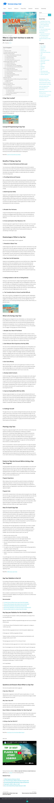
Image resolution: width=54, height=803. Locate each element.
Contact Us (16, 8)
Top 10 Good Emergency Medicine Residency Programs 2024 (16, 780)
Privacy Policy (23, 8)
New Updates (10, 35)
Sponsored (42, 66)
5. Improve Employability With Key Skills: (12, 74)
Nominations (42, 58)
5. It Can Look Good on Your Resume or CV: (13, 60)
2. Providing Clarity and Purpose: (11, 56)
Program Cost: (8, 81)
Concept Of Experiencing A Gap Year (10, 52)
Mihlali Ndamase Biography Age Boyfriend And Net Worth (15, 605)
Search (40, 12)
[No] (52, 800)
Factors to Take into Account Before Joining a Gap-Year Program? (15, 79)
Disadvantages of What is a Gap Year (10, 61)
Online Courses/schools (44, 60)
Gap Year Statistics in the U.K (9, 84)
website (10, 772)
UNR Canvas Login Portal (12, 571)
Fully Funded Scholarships (45, 52)
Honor (41, 54)
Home (4, 8)
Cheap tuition (43, 47)
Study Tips (42, 68)
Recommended (10, 85)
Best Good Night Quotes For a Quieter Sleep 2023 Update (15, 609)
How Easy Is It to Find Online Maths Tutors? (15, 732)
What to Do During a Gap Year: (9, 68)
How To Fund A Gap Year (8, 83)
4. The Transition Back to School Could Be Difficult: (14, 66)
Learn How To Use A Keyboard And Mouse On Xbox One (45, 38)
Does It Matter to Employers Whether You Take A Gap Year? (17, 92)
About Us (10, 8)
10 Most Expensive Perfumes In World (12, 779)
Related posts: (8, 94)
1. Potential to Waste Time (10, 63)
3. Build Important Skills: (10, 57)
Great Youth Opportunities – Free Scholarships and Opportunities (45, 30)
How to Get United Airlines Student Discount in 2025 (15, 786)
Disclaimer (30, 8)
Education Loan (43, 50)
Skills (41, 65)
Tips (41, 69)
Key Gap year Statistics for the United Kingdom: (13, 87)
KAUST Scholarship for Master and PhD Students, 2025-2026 (44, 26)
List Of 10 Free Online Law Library (14, 154)
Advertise (37, 8)
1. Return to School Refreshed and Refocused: (13, 55)
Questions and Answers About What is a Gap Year (13, 88)
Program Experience (9, 80)
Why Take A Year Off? (11, 91)
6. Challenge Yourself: (9, 76)
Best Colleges (43, 46)
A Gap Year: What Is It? (11, 89)
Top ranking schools (44, 71)
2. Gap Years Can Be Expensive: (11, 64)
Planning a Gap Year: (7, 77)
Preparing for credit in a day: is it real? (12, 784)
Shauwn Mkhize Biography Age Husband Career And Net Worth (16, 604)
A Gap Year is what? (7, 50)
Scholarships (43, 8)
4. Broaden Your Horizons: (10, 59)
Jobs (41, 55)
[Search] (49, 15)
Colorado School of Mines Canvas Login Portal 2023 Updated (16, 602)
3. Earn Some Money (9, 72)
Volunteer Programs (44, 74)
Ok (27, 801)
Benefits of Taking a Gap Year (9, 53)
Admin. (10, 43)
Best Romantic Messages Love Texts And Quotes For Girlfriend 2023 (17, 607)
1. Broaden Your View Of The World (11, 69)
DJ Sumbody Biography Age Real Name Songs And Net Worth (16, 782)
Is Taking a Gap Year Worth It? (12, 93)
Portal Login (42, 61)
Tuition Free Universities (45, 73)
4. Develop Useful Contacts (10, 73)
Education (42, 49)
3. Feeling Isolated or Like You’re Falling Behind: (13, 65)
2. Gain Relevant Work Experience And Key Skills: (14, 71)
